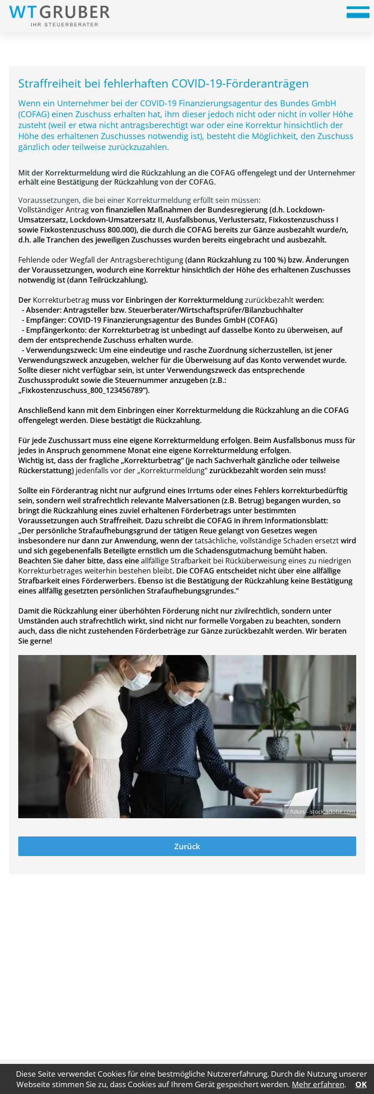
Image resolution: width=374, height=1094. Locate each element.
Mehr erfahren (318, 1084)
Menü (358, 15)
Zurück (187, 846)
